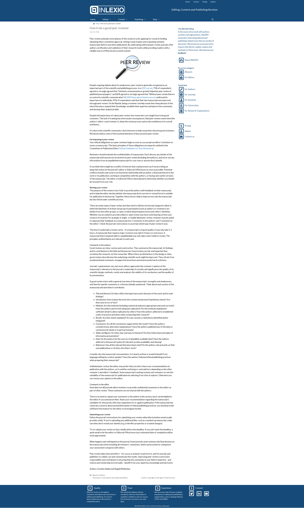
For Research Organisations (197, 110)
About (187, 2)
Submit (213, 2)
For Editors (190, 77)
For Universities (192, 105)
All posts (95, 475)
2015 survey (146, 88)
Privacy (160, 506)
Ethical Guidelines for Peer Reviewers (136, 148)
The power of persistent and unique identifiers (110, 478)
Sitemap (166, 506)
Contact (196, 2)
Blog (155, 19)
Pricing (204, 2)
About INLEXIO (191, 60)
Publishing (139, 19)
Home (92, 19)
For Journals (190, 94)
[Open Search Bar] (212, 19)
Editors (102, 475)
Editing (105, 19)
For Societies (190, 100)
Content (121, 19)
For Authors (190, 89)
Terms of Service (151, 506)
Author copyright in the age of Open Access (158, 478)
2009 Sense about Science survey (140, 97)
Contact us (189, 136)
